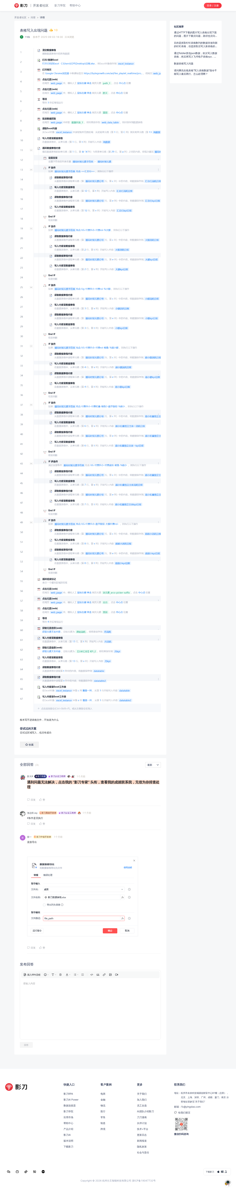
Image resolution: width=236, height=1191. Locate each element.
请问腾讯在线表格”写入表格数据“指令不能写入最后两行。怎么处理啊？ (195, 72)
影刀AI (67, 1134)
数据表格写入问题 (183, 63)
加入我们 (142, 1099)
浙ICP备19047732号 (144, 1180)
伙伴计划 (142, 1123)
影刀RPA (68, 1093)
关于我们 (142, 1093)
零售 (103, 1117)
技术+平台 (142, 1128)
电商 (103, 1093)
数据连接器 (70, 1105)
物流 (103, 1105)
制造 (103, 1123)
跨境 (103, 1128)
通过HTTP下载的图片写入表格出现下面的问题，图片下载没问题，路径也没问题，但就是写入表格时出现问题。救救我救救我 (196, 34)
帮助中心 (68, 1123)
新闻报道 (142, 1140)
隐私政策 (142, 1146)
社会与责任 (143, 1152)
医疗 (103, 1111)
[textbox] (90, 381)
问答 (33, 17)
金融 (103, 1099)
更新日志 (142, 1134)
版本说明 (68, 1140)
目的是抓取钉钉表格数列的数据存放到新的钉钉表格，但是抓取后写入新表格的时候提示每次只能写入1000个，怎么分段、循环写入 (196, 44)
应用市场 (68, 1117)
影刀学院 (68, 1111)
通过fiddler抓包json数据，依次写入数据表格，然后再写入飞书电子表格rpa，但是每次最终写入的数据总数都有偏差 (195, 55)
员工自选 (142, 1105)
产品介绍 (68, 1128)
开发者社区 (20, 17)
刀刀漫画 (142, 1117)
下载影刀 (68, 1146)
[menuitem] (32, 974)
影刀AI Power (71, 1099)
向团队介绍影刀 (145, 1111)
